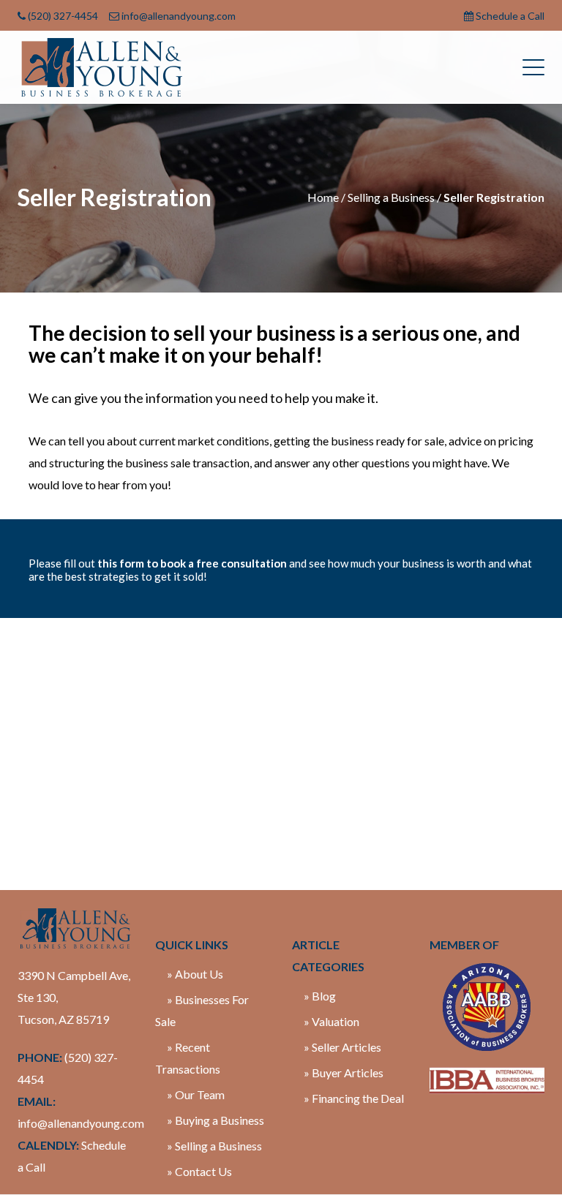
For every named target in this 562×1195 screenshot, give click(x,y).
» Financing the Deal (354, 1098)
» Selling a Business (214, 1146)
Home (323, 197)
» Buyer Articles (343, 1072)
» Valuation (331, 1021)
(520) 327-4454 (63, 16)
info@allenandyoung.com (178, 16)
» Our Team (196, 1094)
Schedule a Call (510, 16)
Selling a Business (391, 197)
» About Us (195, 974)
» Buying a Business (215, 1120)
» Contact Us (199, 1171)
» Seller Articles (342, 1047)
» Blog (320, 996)
